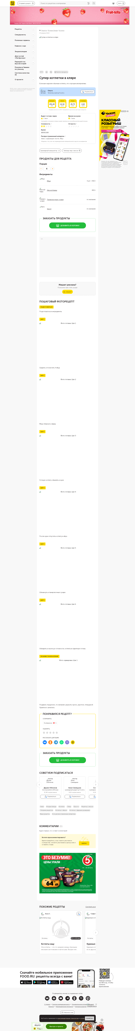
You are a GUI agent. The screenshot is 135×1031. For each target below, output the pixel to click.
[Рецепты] (33, 29)
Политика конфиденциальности (61, 1004)
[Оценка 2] (47, 732)
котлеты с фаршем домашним (80, 810)
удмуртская (45, 132)
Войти (84, 843)
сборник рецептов (46, 810)
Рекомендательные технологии (64, 1006)
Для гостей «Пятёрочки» (20, 57)
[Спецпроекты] (33, 34)
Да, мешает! (67, 292)
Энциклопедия (21, 51)
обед (69, 806)
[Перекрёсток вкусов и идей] (33, 62)
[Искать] (94, 3)
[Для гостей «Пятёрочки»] (33, 57)
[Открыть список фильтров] (88, 3)
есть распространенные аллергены (63, 814)
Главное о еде (20, 46)
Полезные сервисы (22, 40)
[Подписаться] (79, 914)
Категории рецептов (80, 1006)
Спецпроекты (20, 35)
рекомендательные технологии (68, 1018)
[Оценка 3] (50, 732)
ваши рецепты (45, 814)
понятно (89, 1018)
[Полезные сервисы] (33, 40)
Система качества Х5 (22, 74)
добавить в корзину (69, 225)
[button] (39, 784)
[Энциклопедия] (33, 51)
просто (76, 806)
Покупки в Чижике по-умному (22, 68)
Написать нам (68, 1012)
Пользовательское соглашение (80, 1004)
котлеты (61, 806)
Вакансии (51, 1006)
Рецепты (18, 29)
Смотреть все (91, 907)
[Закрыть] (96, 1004)
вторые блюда (51, 806)
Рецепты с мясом (87, 806)
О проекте (19, 79)
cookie (82, 1018)
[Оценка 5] (56, 732)
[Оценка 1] (44, 732)
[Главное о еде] (33, 46)
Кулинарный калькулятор (49, 151)
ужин (42, 806)
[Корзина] (113, 3)
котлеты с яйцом (61, 810)
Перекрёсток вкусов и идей (20, 63)
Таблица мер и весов (71, 151)
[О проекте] (33, 79)
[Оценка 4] (53, 732)
